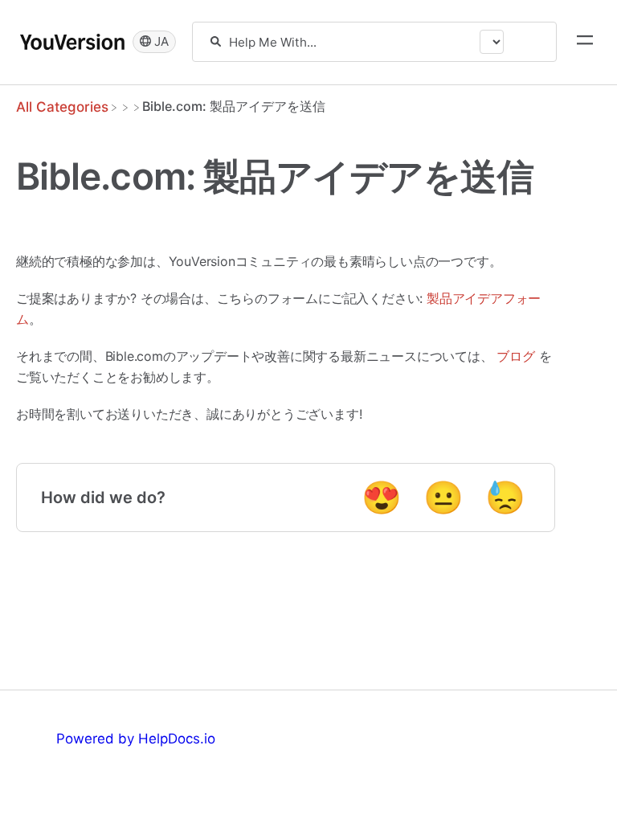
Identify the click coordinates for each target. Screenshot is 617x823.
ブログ (515, 356)
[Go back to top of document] (40, 739)
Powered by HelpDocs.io (135, 739)
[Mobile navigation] (585, 42)
